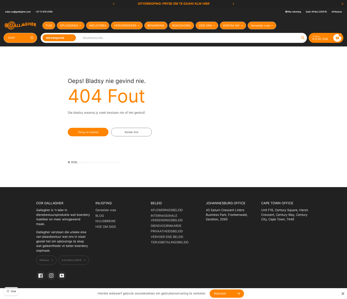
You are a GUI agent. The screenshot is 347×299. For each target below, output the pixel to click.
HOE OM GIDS (105, 226)
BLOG (99, 215)
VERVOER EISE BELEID (167, 237)
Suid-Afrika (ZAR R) (316, 11)
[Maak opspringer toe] (343, 293)
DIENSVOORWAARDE (166, 226)
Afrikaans (337, 11)
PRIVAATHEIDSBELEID (167, 231)
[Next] (233, 4)
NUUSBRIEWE (105, 221)
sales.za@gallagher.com (18, 11)
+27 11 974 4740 (44, 11)
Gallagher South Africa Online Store (99, 162)
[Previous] (114, 4)
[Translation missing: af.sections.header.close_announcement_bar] (342, 4)
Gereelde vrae (105, 210)
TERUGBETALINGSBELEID (170, 242)
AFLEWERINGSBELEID (167, 210)
